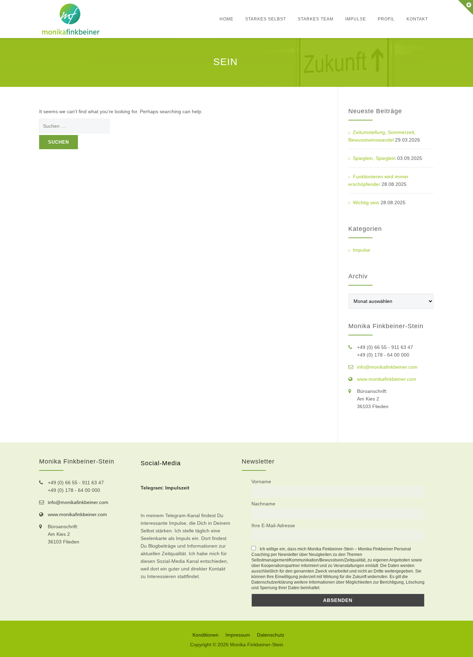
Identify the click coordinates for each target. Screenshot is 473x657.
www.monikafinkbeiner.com (386, 379)
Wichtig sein (366, 202)
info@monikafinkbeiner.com (387, 367)
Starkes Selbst (265, 19)
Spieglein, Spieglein (374, 158)
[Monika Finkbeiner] (70, 19)
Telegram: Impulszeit (165, 487)
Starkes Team (315, 19)
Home (226, 19)
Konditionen (205, 635)
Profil (386, 19)
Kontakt (417, 19)
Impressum (237, 635)
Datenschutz (270, 635)
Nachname (263, 503)
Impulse (355, 19)
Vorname (261, 481)
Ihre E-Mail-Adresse (273, 525)
